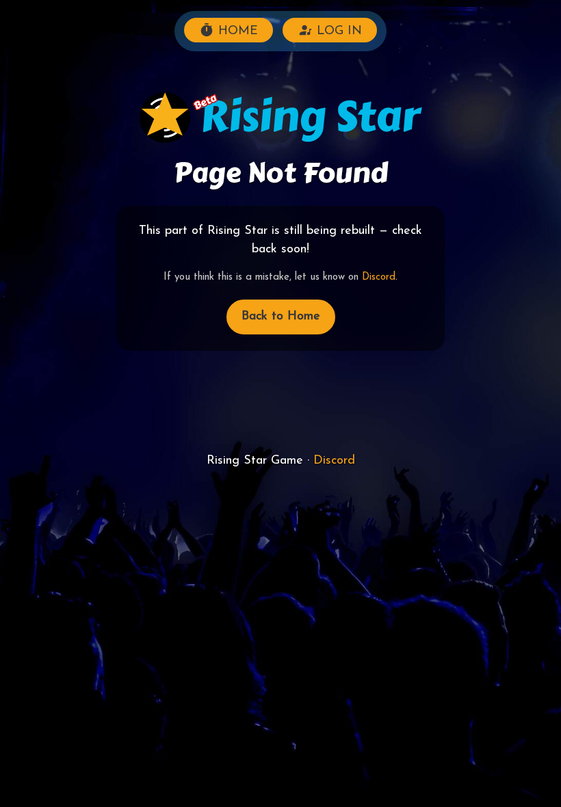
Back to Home (281, 316)
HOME (236, 31)
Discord (378, 277)
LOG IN (337, 31)
